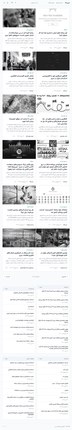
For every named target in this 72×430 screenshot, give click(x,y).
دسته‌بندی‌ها (59, 3)
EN (12, 3)
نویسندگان (51, 3)
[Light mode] (7, 3)
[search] (29, 2)
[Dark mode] (4, 3)
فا (15, 3)
